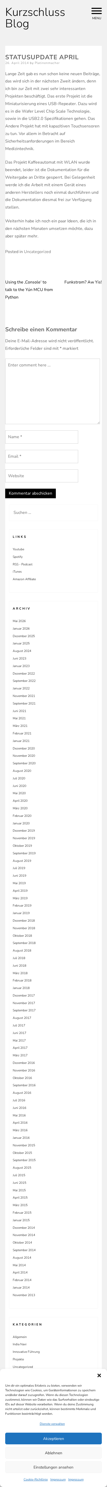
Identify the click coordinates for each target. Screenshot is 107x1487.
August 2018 (22, 950)
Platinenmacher (47, 63)
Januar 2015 (21, 1220)
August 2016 (22, 1093)
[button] (99, 1375)
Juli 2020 (19, 778)
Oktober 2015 (22, 1153)
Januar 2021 (21, 741)
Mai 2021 (19, 718)
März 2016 (20, 1130)
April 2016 (20, 1123)
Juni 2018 (19, 966)
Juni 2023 (19, 658)
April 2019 (20, 891)
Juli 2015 (19, 1175)
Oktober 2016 (22, 1078)
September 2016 (24, 1085)
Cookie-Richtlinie (36, 1479)
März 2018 (20, 973)
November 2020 (24, 756)
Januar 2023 (21, 666)
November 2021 (24, 696)
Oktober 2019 (22, 846)
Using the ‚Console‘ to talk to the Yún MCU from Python (29, 289)
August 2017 (22, 1018)
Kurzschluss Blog (35, 17)
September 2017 (24, 1010)
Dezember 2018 (24, 921)
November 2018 (24, 928)
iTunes (17, 572)
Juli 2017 (19, 1025)
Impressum (58, 1479)
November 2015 (24, 1145)
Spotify (18, 557)
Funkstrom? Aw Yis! (83, 282)
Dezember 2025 (24, 636)
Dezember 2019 (24, 831)
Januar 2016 (21, 1138)
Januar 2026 (21, 628)
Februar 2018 (22, 980)
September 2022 (24, 681)
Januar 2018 (21, 988)
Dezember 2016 (24, 1063)
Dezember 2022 (24, 673)
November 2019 (24, 838)
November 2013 (24, 1295)
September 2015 (24, 1160)
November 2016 (24, 1070)
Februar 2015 (22, 1213)
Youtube (18, 549)
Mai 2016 (19, 1115)
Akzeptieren (53, 1438)
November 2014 (24, 1235)
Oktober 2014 (22, 1242)
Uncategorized (37, 252)
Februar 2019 (22, 905)
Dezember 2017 (24, 995)
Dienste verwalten (52, 1424)
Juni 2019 (19, 876)
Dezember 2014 (24, 1228)
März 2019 (20, 898)
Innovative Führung (26, 1352)
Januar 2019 (21, 913)
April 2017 (20, 1048)
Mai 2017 (19, 1040)
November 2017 (24, 1003)
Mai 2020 (19, 793)
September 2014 (24, 1250)
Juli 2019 (19, 868)
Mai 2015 (19, 1190)
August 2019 (22, 861)
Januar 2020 (21, 823)
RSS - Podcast (22, 564)
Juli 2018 (19, 958)
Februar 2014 (22, 1280)
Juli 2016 (19, 1100)
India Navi (19, 1344)
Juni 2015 (19, 1183)
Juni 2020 (19, 786)
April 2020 (20, 801)
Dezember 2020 (24, 748)
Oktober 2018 (22, 936)
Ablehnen (53, 1453)
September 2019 (24, 853)
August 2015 (22, 1168)
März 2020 (20, 808)
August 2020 (22, 771)
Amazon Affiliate (24, 579)
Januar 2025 (21, 643)
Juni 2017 (19, 1033)
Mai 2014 (19, 1265)
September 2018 (24, 943)
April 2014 (20, 1272)
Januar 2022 (21, 688)
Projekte (18, 1359)
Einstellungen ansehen (53, 1467)
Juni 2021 (19, 711)
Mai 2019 (19, 883)
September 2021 (24, 703)
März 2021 (20, 726)
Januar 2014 (21, 1287)
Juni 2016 (19, 1108)
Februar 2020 (22, 816)
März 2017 (20, 1055)
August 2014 (22, 1258)
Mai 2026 (19, 621)
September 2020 (24, 763)
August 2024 (22, 651)
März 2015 (20, 1205)
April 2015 (20, 1197)
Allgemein (20, 1337)
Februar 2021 (22, 733)
